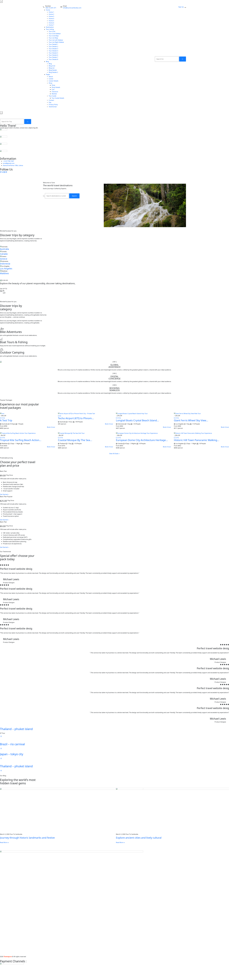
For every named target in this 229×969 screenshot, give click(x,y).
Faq (50, 102)
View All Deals (114, 454)
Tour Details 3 (53, 49)
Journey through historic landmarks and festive (27, 837)
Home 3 (51, 16)
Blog (47, 62)
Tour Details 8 (53, 59)
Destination (50, 27)
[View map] (4, 418)
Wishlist (54, 94)
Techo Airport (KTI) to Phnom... (76, 418)
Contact (51, 100)
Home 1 (51, 12)
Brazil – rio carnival (12, 744)
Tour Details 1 (53, 44)
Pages (48, 74)
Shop (50, 83)
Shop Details (56, 87)
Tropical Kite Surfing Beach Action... (20, 440)
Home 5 (51, 21)
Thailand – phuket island (16, 729)
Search (74, 196)
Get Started (4, 494)
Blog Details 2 (53, 72)
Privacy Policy (53, 105)
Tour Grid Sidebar (55, 34)
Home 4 (51, 19)
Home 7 (51, 25)
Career (51, 79)
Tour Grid (52, 31)
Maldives (4, 273)
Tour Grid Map (54, 36)
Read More (4, 842)
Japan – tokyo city (11, 754)
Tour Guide (52, 96)
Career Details (53, 81)
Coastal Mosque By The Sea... (75, 440)
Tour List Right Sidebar (56, 42)
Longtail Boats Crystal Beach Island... (137, 420)
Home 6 (51, 23)
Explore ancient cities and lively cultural (138, 837)
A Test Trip (6, 420)
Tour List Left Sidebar (56, 40)
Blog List (51, 68)
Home (48, 10)
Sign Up (181, 7)
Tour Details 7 (53, 57)
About (51, 77)
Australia (4, 248)
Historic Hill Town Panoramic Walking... (196, 440)
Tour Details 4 (53, 51)
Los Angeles (6, 268)
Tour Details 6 (53, 55)
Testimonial (53, 107)
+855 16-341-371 (50, 8)
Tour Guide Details (58, 98)
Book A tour (51, 427)
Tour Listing (50, 29)
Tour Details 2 (53, 46)
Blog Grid (52, 66)
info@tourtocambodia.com (72, 8)
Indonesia (5, 263)
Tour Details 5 (53, 53)
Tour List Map (53, 38)
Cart (53, 89)
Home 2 (51, 14)
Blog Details (53, 70)
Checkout (55, 92)
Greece (3, 258)
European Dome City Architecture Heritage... (142, 440)
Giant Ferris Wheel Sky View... (191, 420)
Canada (4, 253)
